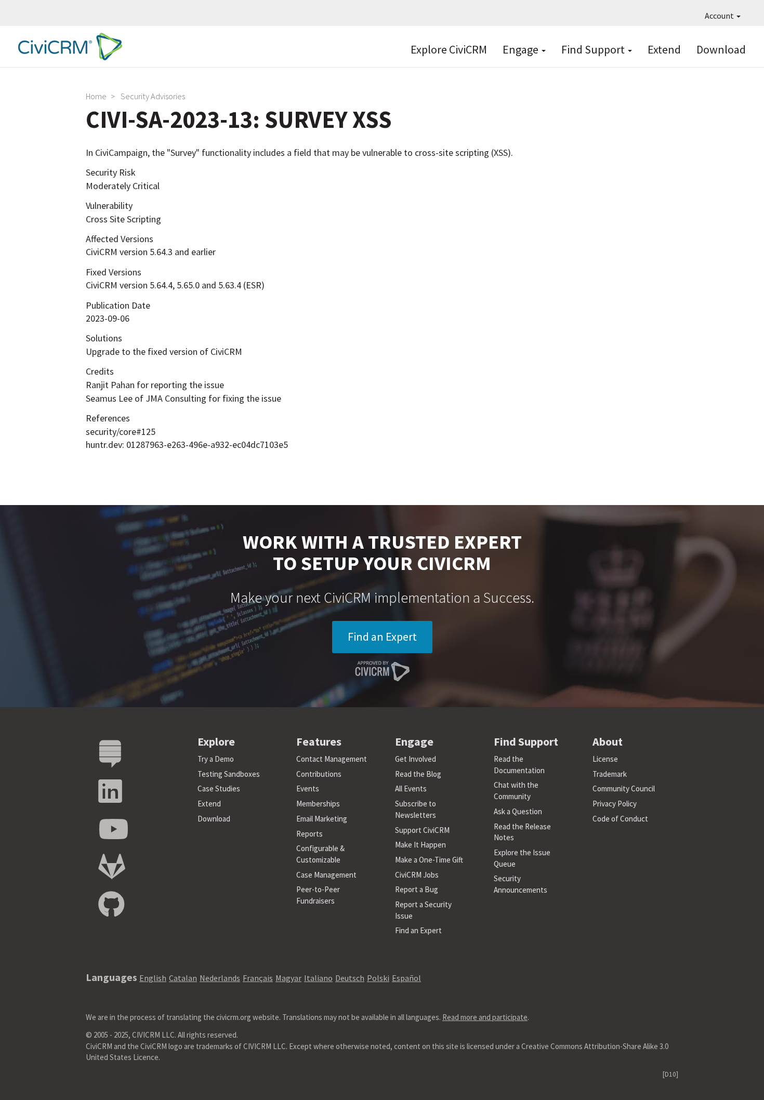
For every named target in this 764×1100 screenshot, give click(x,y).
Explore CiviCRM (449, 49)
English (152, 978)
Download (721, 49)
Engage (522, 49)
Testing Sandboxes (228, 774)
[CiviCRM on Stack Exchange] (110, 754)
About (607, 741)
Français (258, 978)
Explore (216, 741)
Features (318, 741)
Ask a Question (518, 811)
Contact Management (331, 759)
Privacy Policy (614, 804)
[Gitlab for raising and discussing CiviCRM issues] (112, 867)
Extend (664, 49)
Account (720, 15)
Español (406, 978)
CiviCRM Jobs (417, 875)
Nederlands (220, 978)
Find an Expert (382, 636)
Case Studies (218, 788)
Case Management (326, 875)
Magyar (288, 978)
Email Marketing (321, 819)
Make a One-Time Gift (429, 860)
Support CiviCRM (422, 830)
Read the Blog (418, 774)
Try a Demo (215, 759)
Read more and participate (485, 1017)
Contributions (318, 774)
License (605, 759)
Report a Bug (416, 889)
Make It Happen (420, 845)
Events (307, 788)
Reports (309, 834)
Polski (378, 978)
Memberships (318, 804)
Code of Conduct (620, 819)
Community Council (623, 788)
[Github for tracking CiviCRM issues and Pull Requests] (111, 905)
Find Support (594, 49)
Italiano (318, 978)
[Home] (67, 46)
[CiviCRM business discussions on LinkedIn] (110, 791)
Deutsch (349, 978)
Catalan (183, 978)
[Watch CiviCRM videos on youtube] (113, 829)
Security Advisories (153, 96)
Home (96, 96)
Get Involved (415, 759)
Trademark (609, 774)
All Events (411, 788)
